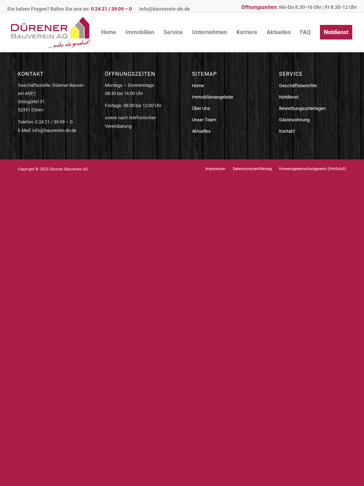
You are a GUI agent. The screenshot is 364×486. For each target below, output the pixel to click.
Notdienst (289, 97)
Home (198, 85)
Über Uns (201, 108)
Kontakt (287, 131)
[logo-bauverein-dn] (50, 32)
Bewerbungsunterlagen (302, 108)
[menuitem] (71, 9)
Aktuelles (201, 131)
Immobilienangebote (212, 97)
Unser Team (204, 119)
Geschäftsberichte (298, 85)
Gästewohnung (294, 119)
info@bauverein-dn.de (164, 9)
